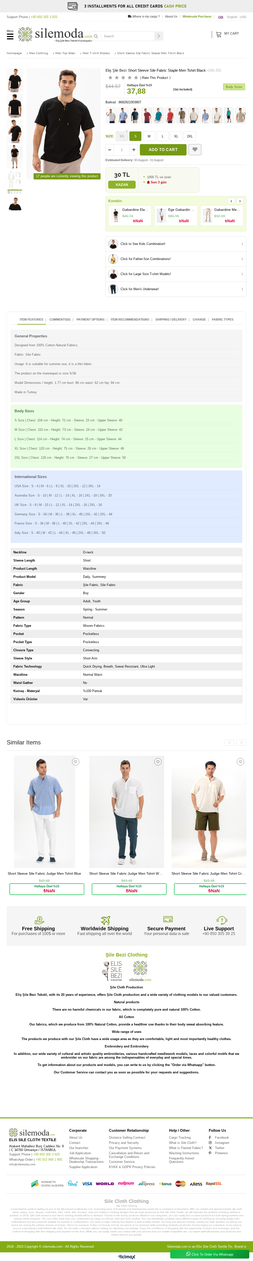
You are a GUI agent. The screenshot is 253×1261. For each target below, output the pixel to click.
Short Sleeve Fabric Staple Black (82, 1105)
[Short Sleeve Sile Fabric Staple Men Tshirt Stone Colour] (240, 115)
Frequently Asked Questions (181, 1160)
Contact (74, 1143)
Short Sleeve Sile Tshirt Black (19, 1101)
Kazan (122, 185)
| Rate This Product (154, 78)
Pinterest (221, 1153)
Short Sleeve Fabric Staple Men (116, 1101)
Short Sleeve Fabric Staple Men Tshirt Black (185, 1101)
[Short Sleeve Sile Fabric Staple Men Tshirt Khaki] (181, 115)
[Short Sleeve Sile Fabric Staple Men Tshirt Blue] (205, 115)
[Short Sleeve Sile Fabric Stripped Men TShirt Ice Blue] (111, 115)
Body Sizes (234, 87)
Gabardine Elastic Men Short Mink (135, 210)
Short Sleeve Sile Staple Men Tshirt (171, 1094)
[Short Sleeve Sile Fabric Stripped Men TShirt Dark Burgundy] (146, 115)
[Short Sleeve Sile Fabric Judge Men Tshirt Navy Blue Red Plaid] (213, 812)
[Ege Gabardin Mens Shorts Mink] (162, 215)
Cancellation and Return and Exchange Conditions (129, 1155)
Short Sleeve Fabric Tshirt (226, 1105)
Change (199, 319)
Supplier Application (83, 1167)
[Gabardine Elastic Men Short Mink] (116, 215)
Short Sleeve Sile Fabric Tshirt (27, 1094)
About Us (171, 16)
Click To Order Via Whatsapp (212, 1254)
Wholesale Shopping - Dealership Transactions (86, 1160)
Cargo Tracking (180, 1137)
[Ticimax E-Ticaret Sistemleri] (126, 1257)
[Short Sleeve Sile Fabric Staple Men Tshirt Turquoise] (228, 115)
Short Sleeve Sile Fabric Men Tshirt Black (200, 1090)
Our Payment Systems (125, 1148)
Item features (31, 319)
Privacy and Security (124, 1143)
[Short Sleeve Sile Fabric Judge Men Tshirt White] (49, 812)
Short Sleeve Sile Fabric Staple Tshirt (30, 1090)
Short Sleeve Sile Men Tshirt (148, 1097)
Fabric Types (222, 319)
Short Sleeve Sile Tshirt (232, 1097)
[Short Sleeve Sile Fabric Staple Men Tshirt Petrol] (158, 115)
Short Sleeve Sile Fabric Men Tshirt (165, 1090)
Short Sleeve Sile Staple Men (141, 1094)
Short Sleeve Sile (35, 1086)
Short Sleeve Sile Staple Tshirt (37, 1097)
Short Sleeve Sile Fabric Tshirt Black (58, 1094)
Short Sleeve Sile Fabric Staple (82, 1086)
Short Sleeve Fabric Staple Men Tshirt (148, 1101)
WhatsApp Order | (35, 1159)
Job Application (80, 1153)
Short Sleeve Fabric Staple (88, 1101)
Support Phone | (32, 17)
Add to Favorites (80, 761)
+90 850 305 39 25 (218, 934)
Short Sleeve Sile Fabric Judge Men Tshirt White (49, 873)
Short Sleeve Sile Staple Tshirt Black (68, 1097)
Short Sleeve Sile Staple (116, 1094)
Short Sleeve (19, 1086)
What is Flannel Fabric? (186, 1148)
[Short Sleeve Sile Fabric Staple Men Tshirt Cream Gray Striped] (193, 115)
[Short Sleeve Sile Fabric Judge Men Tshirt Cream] (131, 812)
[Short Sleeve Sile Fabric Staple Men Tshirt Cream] (217, 115)
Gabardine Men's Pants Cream (227, 210)
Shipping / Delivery (171, 319)
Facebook (222, 1137)
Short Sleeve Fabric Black (43, 1108)
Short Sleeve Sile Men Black (207, 1097)
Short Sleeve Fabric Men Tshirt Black (167, 1105)
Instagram (222, 1143)
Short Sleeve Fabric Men (109, 1105)
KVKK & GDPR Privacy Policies (132, 1167)
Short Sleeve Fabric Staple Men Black (223, 1101)
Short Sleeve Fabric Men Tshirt (136, 1105)
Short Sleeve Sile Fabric (56, 1086)
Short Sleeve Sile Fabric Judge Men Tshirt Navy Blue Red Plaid (213, 873)
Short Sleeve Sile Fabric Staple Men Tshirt (149, 1086)
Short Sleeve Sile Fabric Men (135, 1090)
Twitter (219, 1148)
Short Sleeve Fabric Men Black (199, 1105)
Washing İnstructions (184, 1153)
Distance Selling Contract (127, 1137)
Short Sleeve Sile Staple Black (99, 1097)
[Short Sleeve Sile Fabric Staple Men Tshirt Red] (170, 115)
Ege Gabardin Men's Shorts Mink (181, 210)
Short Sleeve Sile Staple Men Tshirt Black (206, 1094)
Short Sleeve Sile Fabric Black (90, 1094)
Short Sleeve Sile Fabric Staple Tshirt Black (67, 1090)
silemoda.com (52, 1246)
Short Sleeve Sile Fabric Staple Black (104, 1090)
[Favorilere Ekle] (195, 149)
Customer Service (122, 1162)
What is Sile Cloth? (182, 1143)
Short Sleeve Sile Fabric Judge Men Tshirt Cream (131, 873)
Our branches (78, 1148)
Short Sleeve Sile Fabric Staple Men (113, 1086)
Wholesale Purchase (197, 16)
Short (9, 1086)
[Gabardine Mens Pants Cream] (207, 215)
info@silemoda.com (22, 1164)
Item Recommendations (130, 319)
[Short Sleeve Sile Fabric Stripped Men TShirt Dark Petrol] (134, 115)
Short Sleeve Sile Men (124, 1097)
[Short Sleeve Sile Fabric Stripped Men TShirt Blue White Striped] (123, 115)
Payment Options (91, 319)
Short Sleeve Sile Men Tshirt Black (178, 1097)
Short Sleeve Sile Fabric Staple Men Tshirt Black (190, 1086)
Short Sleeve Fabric (65, 1101)
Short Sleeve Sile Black (44, 1101)
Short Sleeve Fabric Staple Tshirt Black (48, 1105)
